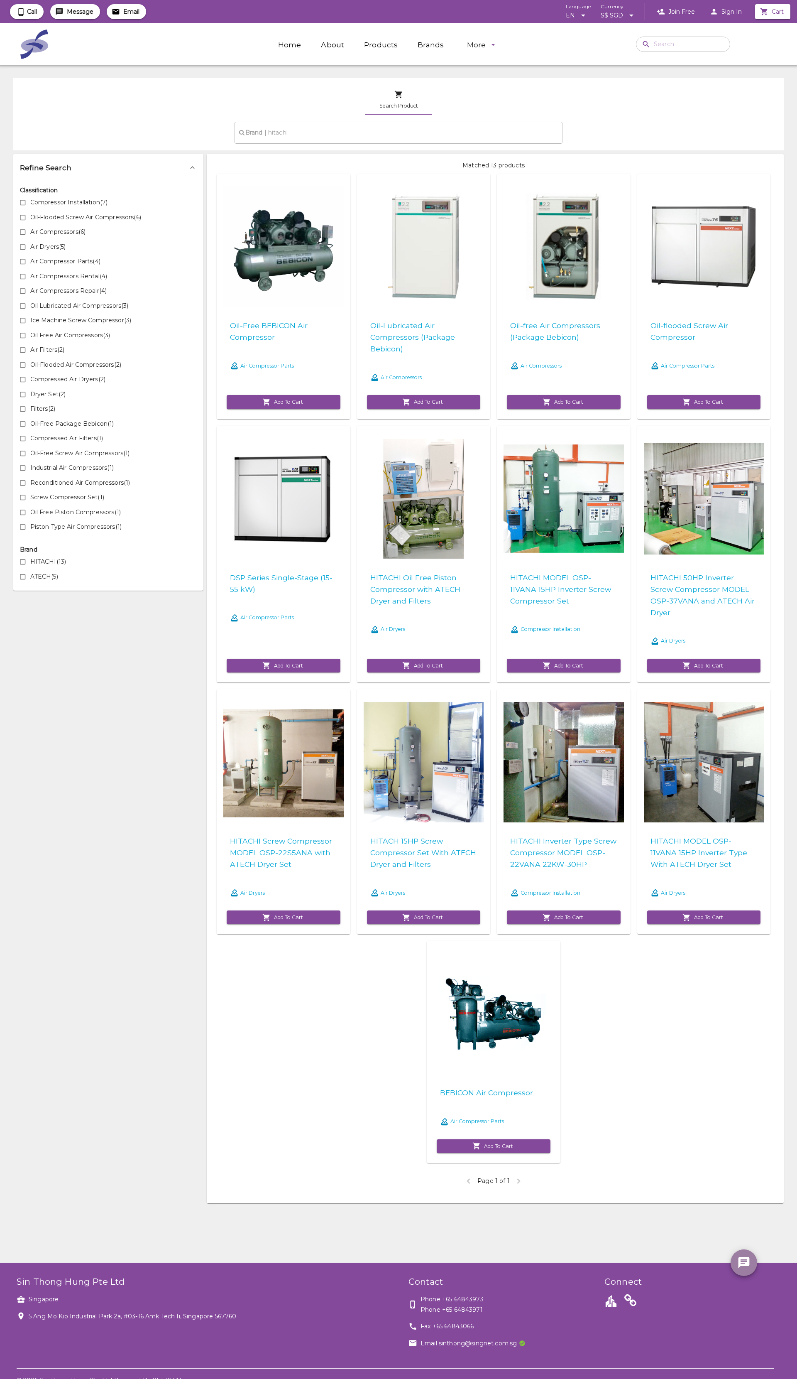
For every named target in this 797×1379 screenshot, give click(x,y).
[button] (108, 168)
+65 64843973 (463, 1299)
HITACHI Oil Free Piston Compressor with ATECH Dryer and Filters (415, 589)
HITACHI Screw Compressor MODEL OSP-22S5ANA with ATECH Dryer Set (281, 853)
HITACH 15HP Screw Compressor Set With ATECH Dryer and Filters (423, 853)
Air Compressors (401, 377)
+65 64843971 (462, 1309)
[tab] (398, 100)
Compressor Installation (550, 629)
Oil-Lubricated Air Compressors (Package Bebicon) (412, 337)
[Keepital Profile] (611, 1300)
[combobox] (398, 132)
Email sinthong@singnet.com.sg (469, 1343)
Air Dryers (393, 629)
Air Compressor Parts (267, 366)
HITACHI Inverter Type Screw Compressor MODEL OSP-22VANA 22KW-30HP (563, 853)
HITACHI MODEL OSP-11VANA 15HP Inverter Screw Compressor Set (560, 589)
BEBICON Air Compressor (486, 1092)
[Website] (630, 1301)
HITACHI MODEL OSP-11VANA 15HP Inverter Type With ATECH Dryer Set (698, 853)
